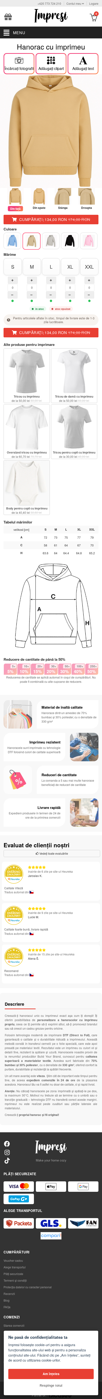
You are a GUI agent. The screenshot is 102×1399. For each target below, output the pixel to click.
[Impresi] (51, 15)
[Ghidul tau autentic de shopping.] (51, 1236)
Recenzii (9, 1294)
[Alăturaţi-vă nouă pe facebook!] (7, 1144)
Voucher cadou (13, 1260)
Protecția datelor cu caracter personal (28, 1287)
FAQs (7, 1307)
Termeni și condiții (15, 1280)
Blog (6, 1300)
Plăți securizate (13, 1274)
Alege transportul (15, 1267)
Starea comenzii (14, 1325)
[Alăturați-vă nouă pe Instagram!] (7, 1152)
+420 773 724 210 (49, 3)
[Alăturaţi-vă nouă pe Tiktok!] (7, 1160)
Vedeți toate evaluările (53, 853)
